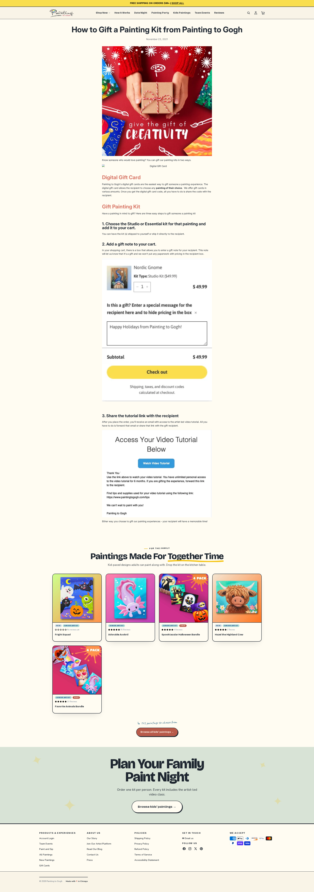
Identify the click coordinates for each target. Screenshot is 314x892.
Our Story (92, 838)
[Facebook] (184, 848)
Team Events (202, 12)
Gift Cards (44, 865)
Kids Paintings (182, 12)
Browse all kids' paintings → (157, 732)
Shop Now (102, 12)
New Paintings (46, 860)
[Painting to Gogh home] (62, 12)
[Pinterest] (201, 848)
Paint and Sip (46, 849)
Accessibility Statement (146, 860)
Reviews (219, 12)
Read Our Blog (94, 849)
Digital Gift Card (121, 177)
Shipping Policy (142, 838)
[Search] (248, 12)
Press (90, 860)
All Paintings (45, 854)
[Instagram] (190, 848)
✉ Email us (187, 838)
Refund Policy (141, 849)
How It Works (122, 12)
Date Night (140, 12)
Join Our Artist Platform (99, 843)
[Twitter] (195, 848)
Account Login (46, 838)
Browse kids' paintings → (157, 807)
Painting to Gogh (54, 881)
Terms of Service (143, 854)
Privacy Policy (141, 843)
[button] (61, 630)
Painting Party (160, 12)
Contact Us (92, 854)
